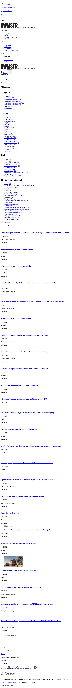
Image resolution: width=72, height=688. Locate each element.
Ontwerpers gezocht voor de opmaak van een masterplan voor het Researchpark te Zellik (35, 233)
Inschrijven (4, 660)
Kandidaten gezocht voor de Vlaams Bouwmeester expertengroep (26, 352)
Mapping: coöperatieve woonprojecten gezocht (18, 543)
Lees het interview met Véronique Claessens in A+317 (21, 429)
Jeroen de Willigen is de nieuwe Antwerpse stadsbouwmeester (24, 369)
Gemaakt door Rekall (7, 685)
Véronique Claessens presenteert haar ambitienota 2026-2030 (24, 399)
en (3, 17)
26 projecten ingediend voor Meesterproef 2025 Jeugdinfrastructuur (27, 604)
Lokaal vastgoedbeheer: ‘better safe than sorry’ (19, 570)
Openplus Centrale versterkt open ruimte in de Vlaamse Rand (24, 335)
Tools (6, 35)
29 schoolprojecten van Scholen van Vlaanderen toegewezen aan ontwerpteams (31, 446)
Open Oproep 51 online (10, 513)
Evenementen (8, 60)
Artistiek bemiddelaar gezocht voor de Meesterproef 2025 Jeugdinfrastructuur (31, 621)
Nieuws (6, 58)
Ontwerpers (7, 47)
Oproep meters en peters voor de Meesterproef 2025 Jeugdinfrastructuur (28, 480)
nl (1, 17)
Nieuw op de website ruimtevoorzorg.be (16, 266)
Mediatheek (7, 39)
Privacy (3, 682)
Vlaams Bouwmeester (8, 7)
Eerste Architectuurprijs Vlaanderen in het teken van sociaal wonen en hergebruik (32, 302)
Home (6, 78)
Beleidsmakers (8, 48)
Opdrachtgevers (9, 45)
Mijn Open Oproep (6, 11)
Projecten (7, 34)
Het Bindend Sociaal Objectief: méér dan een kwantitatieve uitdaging (27, 413)
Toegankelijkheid (11, 682)
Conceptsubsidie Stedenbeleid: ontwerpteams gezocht (21, 587)
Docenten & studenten (11, 50)
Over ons (7, 56)
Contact (6, 61)
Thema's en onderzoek (11, 37)
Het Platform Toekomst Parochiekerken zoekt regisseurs (22, 496)
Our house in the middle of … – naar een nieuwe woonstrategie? (25, 530)
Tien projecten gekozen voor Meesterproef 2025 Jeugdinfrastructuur (27, 463)
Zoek (2, 14)
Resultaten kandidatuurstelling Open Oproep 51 (19, 385)
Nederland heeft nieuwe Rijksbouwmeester (17, 249)
